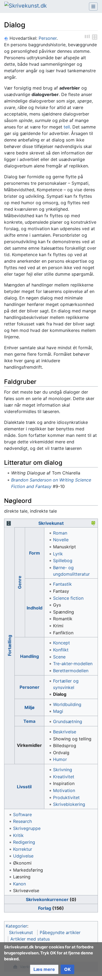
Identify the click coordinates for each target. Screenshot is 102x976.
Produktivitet (66, 797)
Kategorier (16, 926)
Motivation (64, 790)
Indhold (34, 608)
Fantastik (62, 584)
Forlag (44, 908)
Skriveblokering (69, 804)
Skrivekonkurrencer (47, 899)
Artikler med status (30, 939)
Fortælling (9, 645)
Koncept (61, 642)
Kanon (19, 883)
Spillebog (62, 560)
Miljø (29, 707)
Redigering (24, 842)
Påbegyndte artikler (60, 932)
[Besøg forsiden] (25, 6)
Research (22, 821)
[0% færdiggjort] (94, 37)
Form (34, 553)
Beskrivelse (64, 731)
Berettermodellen (70, 670)
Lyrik (58, 553)
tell (67, 127)
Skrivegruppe (27, 828)
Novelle (61, 539)
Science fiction (68, 598)
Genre (19, 582)
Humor (60, 759)
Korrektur (22, 849)
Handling (29, 656)
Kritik (18, 835)
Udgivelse (23, 856)
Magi (58, 711)
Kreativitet (63, 776)
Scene (59, 657)
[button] (44, 969)
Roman (60, 533)
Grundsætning (67, 721)
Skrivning (62, 769)
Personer (48, 38)
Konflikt (61, 649)
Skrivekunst (51, 523)
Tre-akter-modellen (72, 663)
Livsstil (24, 786)
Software (22, 814)
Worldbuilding (67, 704)
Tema (29, 721)
